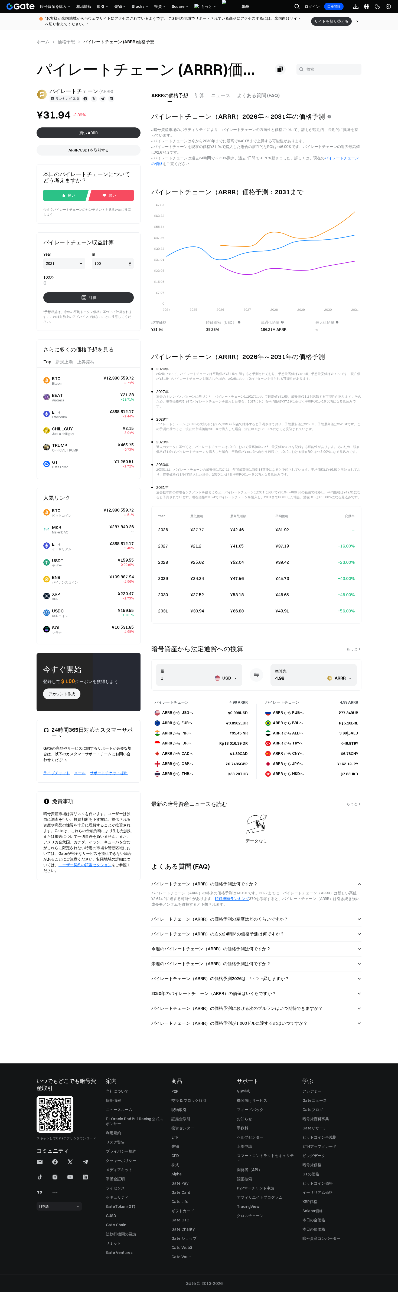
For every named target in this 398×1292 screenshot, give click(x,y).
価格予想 (66, 41)
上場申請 (244, 1146)
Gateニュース (314, 1100)
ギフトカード (182, 1210)
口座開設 (333, 6)
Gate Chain (116, 1224)
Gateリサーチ (314, 1128)
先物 (175, 1146)
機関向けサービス (252, 1100)
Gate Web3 (181, 1247)
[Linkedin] (111, 98)
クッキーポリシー (121, 1160)
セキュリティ (117, 1197)
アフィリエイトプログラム (259, 1197)
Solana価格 (312, 1210)
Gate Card (180, 1192)
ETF (174, 1137)
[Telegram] (102, 98)
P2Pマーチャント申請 (255, 1188)
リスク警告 (115, 1142)
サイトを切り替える (331, 21)
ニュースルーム (119, 1109)
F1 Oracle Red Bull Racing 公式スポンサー (134, 1121)
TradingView (248, 1206)
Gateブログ (312, 1109)
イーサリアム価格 (317, 1192)
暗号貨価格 (311, 1164)
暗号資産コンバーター (321, 1238)
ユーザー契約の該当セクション (85, 864)
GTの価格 (310, 1174)
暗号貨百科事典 (315, 1118)
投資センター (182, 1128)
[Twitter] (94, 98)
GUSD (111, 1215)
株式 (175, 1164)
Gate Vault (181, 1256)
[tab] (169, 95)
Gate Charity (183, 1229)
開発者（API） (249, 1169)
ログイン (312, 6)
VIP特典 (244, 1091)
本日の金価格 (313, 1220)
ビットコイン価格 (317, 1183)
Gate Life (179, 1201)
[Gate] (20, 6)
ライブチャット (56, 772)
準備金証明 (115, 1178)
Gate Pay (179, 1183)
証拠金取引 (180, 1118)
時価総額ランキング (232, 898)
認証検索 (244, 1178)
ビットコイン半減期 (319, 1137)
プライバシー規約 (121, 1151)
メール (80, 772)
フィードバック (250, 1109)
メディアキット (119, 1169)
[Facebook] (85, 98)
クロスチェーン (250, 1215)
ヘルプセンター (250, 1137)
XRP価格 (309, 1201)
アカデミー (311, 1091)
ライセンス (115, 1188)
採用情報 (113, 1100)
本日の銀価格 (313, 1229)
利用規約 (113, 1132)
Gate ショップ (184, 1238)
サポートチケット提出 (109, 772)
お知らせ (244, 1118)
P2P (174, 1091)
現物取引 (179, 1109)
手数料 (242, 1128)
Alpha (176, 1174)
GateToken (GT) (120, 1206)
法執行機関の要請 (121, 1234)
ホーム (43, 41)
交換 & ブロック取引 (188, 1100)
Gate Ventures (119, 1252)
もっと (352, 649)
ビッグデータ (313, 1155)
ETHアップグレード (319, 1146)
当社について (117, 1091)
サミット (113, 1243)
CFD (175, 1155)
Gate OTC (180, 1220)
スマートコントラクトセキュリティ (265, 1158)
